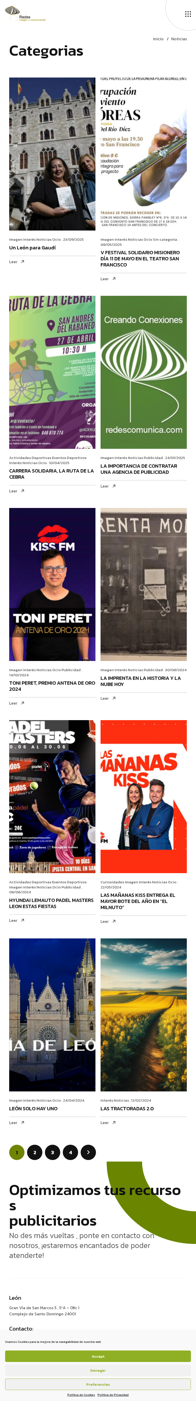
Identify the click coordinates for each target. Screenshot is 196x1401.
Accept (98, 1356)
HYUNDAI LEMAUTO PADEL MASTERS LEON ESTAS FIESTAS (51, 903)
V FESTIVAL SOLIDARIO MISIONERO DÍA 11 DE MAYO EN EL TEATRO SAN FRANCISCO (140, 259)
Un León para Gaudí (32, 248)
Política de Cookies (81, 1395)
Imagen (15, 239)
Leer (13, 261)
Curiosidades (112, 882)
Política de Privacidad (113, 1395)
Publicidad (153, 458)
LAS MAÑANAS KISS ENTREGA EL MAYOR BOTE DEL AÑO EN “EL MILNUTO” (138, 901)
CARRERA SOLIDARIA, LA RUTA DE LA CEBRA (51, 474)
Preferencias (98, 1384)
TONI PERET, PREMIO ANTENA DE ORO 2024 (52, 686)
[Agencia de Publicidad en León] (30, 13)
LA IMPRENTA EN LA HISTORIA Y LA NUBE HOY (141, 681)
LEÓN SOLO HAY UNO (33, 1108)
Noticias (179, 39)
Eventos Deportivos (69, 458)
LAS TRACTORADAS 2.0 (127, 1108)
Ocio (56, 239)
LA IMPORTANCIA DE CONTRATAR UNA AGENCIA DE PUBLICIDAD (139, 469)
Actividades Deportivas (30, 458)
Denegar (98, 1370)
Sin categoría (165, 239)
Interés (29, 239)
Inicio (158, 39)
